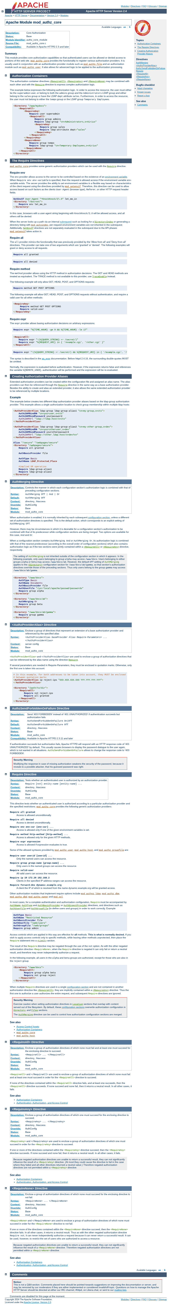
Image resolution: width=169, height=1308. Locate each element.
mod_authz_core (40, 60)
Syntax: (15, 494)
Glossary (152, 6)
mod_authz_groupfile (111, 850)
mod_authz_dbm (110, 893)
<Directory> (35, 564)
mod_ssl (58, 896)
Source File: (12, 43)
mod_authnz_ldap (91, 893)
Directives (135, 6)
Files (34, 1010)
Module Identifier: (16, 39)
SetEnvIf (28, 228)
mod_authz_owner (38, 896)
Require (139, 71)
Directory (19, 1010)
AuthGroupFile (39, 908)
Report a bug (143, 95)
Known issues (144, 92)
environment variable (116, 176)
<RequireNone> (143, 79)
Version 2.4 (52, 15)
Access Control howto (28, 1026)
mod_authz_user (31, 67)
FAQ (144, 6)
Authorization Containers (149, 43)
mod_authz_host (83, 850)
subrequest (66, 221)
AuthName (15, 905)
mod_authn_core (26, 1032)
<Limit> (42, 940)
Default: (15, 497)
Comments (142, 105)
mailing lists (120, 1290)
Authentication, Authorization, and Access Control (42, 1103)
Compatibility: (13, 46)
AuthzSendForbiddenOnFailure (150, 68)
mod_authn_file (93, 64)
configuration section (99, 517)
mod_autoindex (39, 225)
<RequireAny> (143, 76)
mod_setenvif (73, 186)
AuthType (27, 905)
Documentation (37, 15)
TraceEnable (99, 276)
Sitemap (163, 6)
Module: (15, 511)
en (125, 27)
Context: (15, 501)
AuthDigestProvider (75, 905)
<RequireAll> (142, 74)
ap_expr (46, 358)
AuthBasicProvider (49, 905)
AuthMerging (142, 62)
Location (77, 1004)
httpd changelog (144, 88)
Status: (10, 36)
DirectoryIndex (104, 222)
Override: (16, 504)
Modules (125, 6)
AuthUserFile (18, 908)
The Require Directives (148, 47)
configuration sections (73, 1007)
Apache (8, 15)
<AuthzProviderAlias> (146, 65)
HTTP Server (21, 15)
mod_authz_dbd (18, 896)
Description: (12, 32)
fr (129, 27)
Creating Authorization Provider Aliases (147, 52)
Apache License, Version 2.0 (37, 1302)
